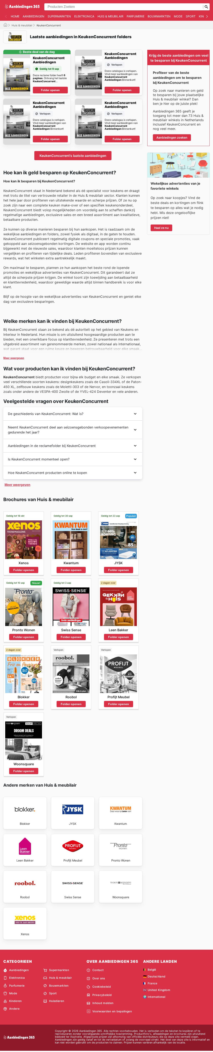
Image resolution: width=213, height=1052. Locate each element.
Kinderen (15, 1001)
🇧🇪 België (149, 969)
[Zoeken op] (206, 7)
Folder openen (50, 90)
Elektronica (84, 16)
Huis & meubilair (110, 16)
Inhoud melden (102, 1003)
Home (15, 16)
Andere (14, 1008)
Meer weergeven (13, 358)
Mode (178, 16)
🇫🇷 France (150, 983)
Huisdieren (56, 1001)
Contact (98, 970)
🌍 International (154, 996)
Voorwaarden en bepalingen (112, 1011)
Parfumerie (135, 16)
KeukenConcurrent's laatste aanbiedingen (73, 156)
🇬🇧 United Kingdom (156, 990)
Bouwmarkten (159, 16)
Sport (191, 16)
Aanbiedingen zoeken (171, 137)
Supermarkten (59, 16)
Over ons (98, 978)
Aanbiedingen (33, 16)
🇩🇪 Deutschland (154, 976)
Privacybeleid (102, 995)
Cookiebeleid (101, 986)
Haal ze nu (161, 227)
